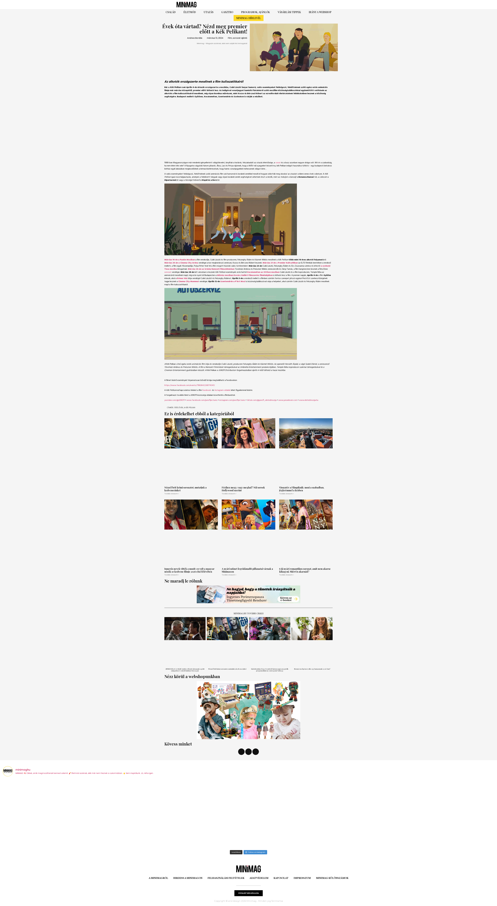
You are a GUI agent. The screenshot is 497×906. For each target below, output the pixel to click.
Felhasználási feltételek (226, 878)
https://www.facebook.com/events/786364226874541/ (189, 385)
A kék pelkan (189, 407)
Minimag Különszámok (332, 878)
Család (171, 12)
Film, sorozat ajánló (237, 38)
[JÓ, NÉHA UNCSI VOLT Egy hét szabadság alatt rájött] (64, 814)
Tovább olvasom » (171, 494)
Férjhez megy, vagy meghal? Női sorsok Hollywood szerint (243, 489)
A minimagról (158, 878)
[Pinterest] (285, 4)
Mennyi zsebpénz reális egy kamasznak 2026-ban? (312, 669)
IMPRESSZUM (302, 878)
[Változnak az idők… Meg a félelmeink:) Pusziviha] (433, 814)
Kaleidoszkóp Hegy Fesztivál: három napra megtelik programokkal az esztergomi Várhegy (269, 670)
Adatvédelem (259, 878)
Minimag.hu (240, 613)
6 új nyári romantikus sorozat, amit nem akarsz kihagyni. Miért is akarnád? (304, 570)
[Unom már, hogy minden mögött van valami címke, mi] (187, 814)
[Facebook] (277, 4)
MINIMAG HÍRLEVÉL (248, 18)
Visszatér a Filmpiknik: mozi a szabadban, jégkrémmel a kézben (301, 489)
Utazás (208, 12)
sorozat (167, 272)
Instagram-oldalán (223, 390)
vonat (278, 162)
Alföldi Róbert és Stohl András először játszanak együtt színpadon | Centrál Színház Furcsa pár (184, 670)
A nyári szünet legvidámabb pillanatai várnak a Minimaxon (247, 570)
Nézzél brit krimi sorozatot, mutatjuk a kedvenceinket (185, 489)
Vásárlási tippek (289, 12)
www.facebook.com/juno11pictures (202, 400)
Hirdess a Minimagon (187, 878)
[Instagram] (292, 4)
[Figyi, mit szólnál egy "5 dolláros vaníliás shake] (310, 814)
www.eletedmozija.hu (308, 400)
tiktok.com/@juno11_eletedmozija (262, 400)
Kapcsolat (281, 878)
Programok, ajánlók (255, 12)
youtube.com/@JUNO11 (174, 400)
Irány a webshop (320, 12)
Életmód (190, 12)
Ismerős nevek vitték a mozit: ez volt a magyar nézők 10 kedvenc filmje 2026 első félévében (189, 570)
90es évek (178, 407)
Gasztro (227, 12)
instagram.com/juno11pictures (232, 400)
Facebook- (207, 390)
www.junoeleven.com (287, 400)
